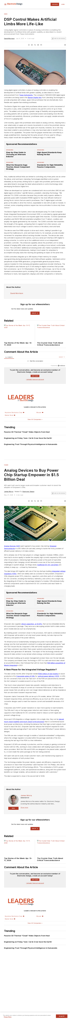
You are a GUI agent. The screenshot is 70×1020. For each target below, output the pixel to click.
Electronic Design (28, 491)
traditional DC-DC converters (47, 565)
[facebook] (29, 45)
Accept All (61, 1016)
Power (6, 465)
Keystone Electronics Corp (13, 412)
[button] (5, 4)
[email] (41, 45)
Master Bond (9, 415)
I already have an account (35, 379)
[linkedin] (32, 45)
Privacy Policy (7, 1017)
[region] (35, 361)
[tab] (9, 357)
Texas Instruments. (26, 95)
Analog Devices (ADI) (12, 546)
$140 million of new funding (48, 674)
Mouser (38, 412)
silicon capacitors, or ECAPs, (31, 624)
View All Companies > (35, 419)
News (5, 14)
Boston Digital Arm (35, 97)
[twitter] (35, 45)
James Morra (8, 491)
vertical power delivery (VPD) (48, 676)
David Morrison (9, 38)
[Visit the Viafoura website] (61, 365)
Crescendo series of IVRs (25, 676)
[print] (65, 45)
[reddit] (38, 45)
